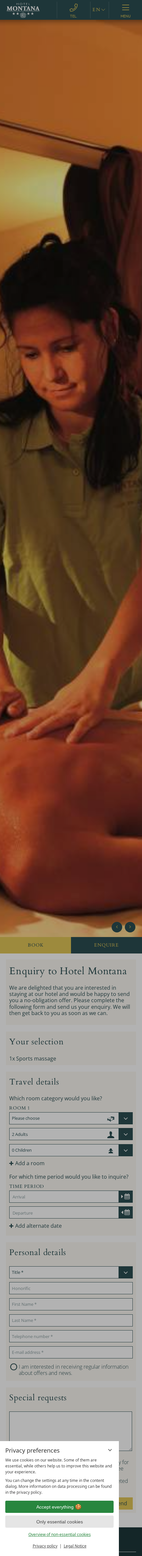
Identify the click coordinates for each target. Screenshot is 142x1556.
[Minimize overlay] (110, 1450)
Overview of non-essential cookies (59, 1534)
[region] (59, 1476)
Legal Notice (75, 1546)
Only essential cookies (59, 1521)
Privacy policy (45, 1546)
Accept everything (55, 1507)
